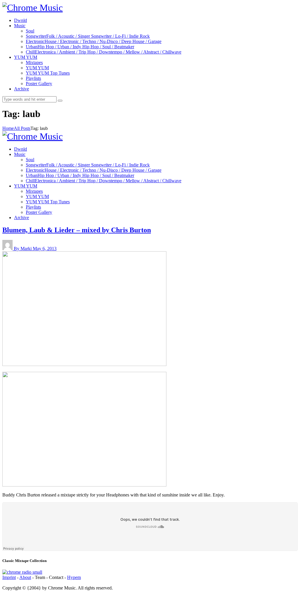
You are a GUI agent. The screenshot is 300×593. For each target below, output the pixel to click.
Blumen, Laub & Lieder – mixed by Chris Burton (76, 230)
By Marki (23, 248)
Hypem (74, 577)
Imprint (9, 577)
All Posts (22, 128)
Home (8, 128)
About (25, 577)
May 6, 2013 (45, 248)
